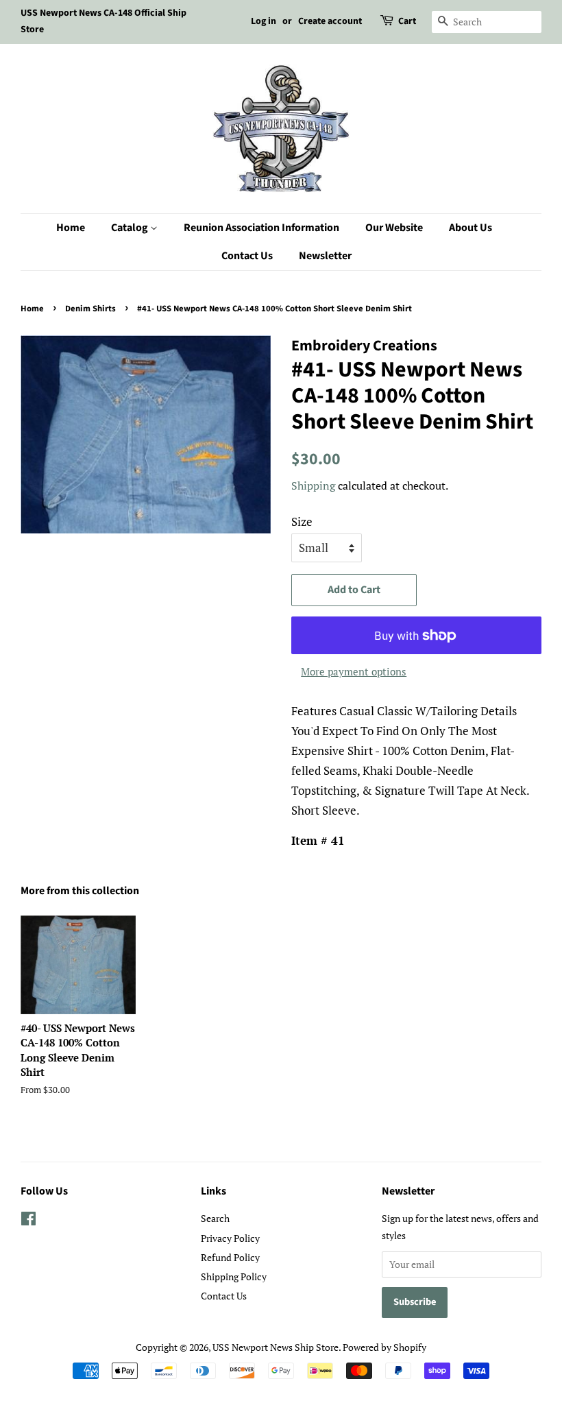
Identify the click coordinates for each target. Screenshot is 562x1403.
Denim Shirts (90, 308)
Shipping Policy (234, 1276)
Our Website (394, 227)
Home (70, 227)
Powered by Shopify (384, 1347)
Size (302, 521)
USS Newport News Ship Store (275, 1347)
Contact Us (247, 255)
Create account (330, 21)
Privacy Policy (230, 1238)
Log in (263, 21)
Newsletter (325, 255)
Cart (407, 21)
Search (215, 1218)
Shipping (313, 485)
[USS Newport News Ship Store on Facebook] (28, 1220)
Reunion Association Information (261, 227)
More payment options (353, 671)
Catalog (130, 227)
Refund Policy (230, 1257)
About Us (470, 227)
